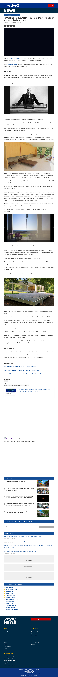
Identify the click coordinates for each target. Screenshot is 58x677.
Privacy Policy (23, 675)
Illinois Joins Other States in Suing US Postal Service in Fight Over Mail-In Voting (23, 536)
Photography (25, 385)
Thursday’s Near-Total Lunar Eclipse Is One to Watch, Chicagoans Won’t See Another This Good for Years (19, 496)
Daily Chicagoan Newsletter (10, 663)
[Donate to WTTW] (29, 671)
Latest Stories (7, 632)
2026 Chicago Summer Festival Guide (15, 481)
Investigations (10, 601)
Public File (35, 675)
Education (6, 640)
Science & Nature (7, 646)
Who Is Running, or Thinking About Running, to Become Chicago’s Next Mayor (20, 489)
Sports (5, 648)
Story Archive (34, 634)
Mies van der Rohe (16, 385)
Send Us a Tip (34, 640)
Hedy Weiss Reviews (12, 599)
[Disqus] (29, 417)
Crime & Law (6, 638)
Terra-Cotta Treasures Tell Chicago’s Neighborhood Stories (20, 367)
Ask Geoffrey (9, 591)
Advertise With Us (35, 642)
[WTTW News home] (9, 10)
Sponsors (33, 644)
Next (53, 227)
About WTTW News (35, 636)
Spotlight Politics (11, 606)
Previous (5, 227)
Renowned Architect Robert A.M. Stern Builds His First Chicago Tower (24, 374)
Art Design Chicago (11, 589)
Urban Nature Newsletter (9, 665)
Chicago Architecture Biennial (14, 58)
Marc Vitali (6, 22)
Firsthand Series (10, 597)
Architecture (7, 385)
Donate (51, 5)
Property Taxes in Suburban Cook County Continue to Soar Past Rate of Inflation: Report (19, 511)
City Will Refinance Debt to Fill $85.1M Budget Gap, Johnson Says (20, 551)
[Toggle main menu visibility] (5, 5)
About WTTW (31, 669)
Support (37, 669)
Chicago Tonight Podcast (9, 660)
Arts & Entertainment (11, 15)
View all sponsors (29, 560)
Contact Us (33, 638)
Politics (5, 644)
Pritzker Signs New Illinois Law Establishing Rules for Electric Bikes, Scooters (22, 541)
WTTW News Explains (12, 610)
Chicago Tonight (10, 595)
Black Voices (9, 593)
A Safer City (9, 587)
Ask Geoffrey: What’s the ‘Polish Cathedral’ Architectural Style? (22, 370)
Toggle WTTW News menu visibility (53, 10)
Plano (5, 380)
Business (6, 636)
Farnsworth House (12, 64)
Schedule (21, 669)
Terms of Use (29, 675)
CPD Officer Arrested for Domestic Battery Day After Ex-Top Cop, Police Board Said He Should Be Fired (20, 504)
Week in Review (10, 608)
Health (5, 642)
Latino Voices (10, 604)
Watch (26, 669)
